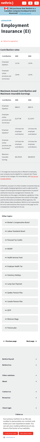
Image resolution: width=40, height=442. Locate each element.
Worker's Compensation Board (18, 222)
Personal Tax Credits (14, 240)
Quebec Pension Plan (15, 293)
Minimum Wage (13, 319)
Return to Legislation (10, 41)
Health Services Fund (14, 257)
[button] (9, 437)
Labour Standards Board (16, 231)
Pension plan (12, 328)
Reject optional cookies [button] (26, 433)
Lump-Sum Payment (14, 284)
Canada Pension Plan (15, 301)
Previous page (11, 341)
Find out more (25, 13)
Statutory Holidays (14, 275)
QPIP (9, 310)
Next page (30, 341)
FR (36, 3)
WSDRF (10, 249)
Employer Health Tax (14, 266)
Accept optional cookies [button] (10, 433)
